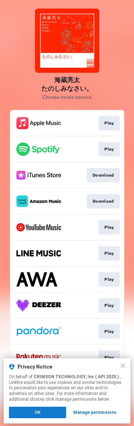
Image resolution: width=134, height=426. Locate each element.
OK (37, 412)
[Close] (123, 365)
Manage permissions (94, 412)
